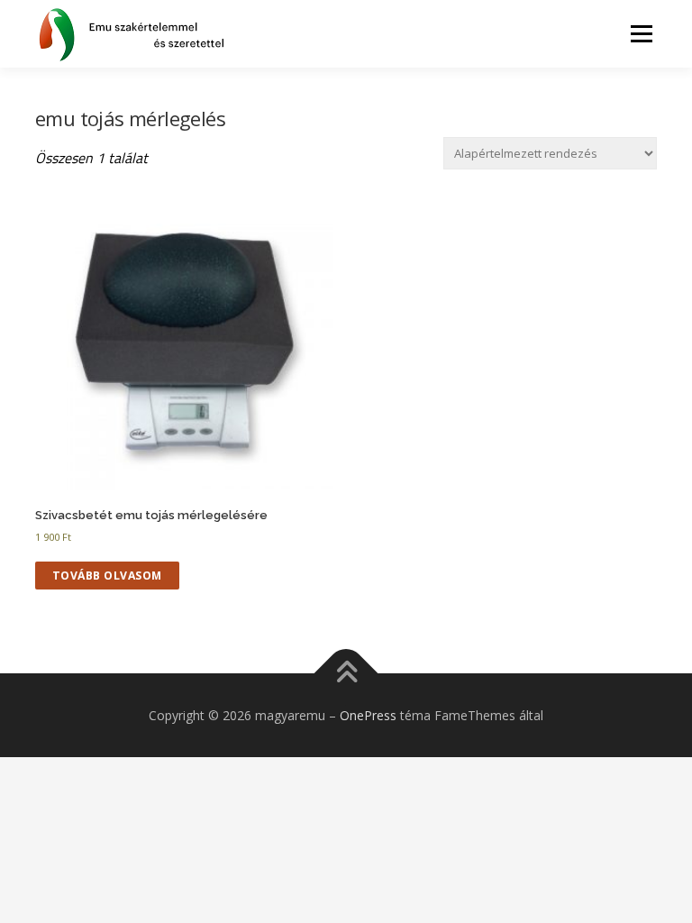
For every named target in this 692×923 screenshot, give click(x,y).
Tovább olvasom (107, 575)
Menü (641, 33)
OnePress (368, 715)
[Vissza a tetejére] (346, 673)
